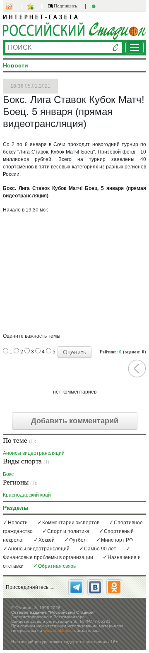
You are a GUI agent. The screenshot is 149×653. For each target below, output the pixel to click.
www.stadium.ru (58, 630)
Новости (18, 523)
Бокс (8, 474)
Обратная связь (57, 566)
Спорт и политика (68, 531)
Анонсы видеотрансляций (34, 453)
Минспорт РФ (117, 540)
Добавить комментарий (74, 421)
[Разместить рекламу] (94, 6)
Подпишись (65, 5)
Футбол (78, 540)
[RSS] (13, 6)
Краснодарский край (27, 494)
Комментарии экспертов (70, 523)
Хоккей (46, 540)
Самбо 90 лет (100, 549)
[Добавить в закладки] (31, 6)
